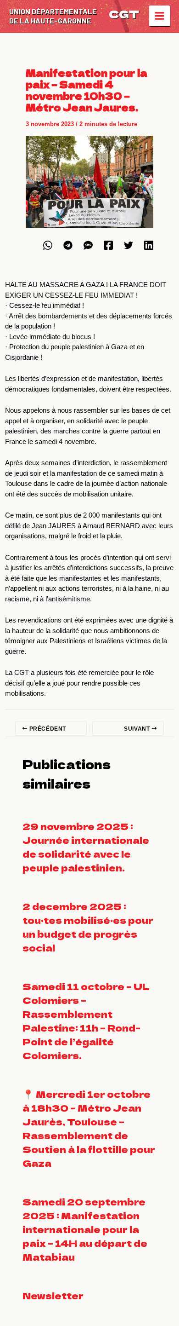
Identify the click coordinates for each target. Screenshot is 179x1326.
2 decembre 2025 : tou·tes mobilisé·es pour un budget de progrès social (87, 926)
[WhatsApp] (47, 245)
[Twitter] (128, 245)
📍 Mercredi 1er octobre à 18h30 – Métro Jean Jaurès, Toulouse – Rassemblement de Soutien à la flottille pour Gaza (88, 1128)
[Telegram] (68, 245)
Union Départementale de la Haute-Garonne (53, 16)
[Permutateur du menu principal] (159, 16)
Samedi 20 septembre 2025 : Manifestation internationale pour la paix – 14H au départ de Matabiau (84, 1229)
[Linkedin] (148, 245)
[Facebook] (108, 245)
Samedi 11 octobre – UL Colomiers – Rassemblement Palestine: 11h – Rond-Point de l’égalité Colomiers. (86, 1021)
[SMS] (88, 245)
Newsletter (53, 1295)
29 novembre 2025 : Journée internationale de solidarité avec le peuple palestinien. (85, 846)
